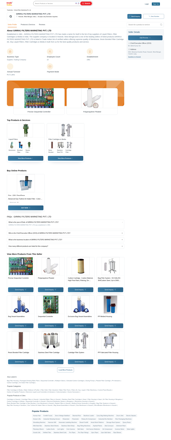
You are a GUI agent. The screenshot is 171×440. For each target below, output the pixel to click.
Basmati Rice (77, 415)
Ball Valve (81, 429)
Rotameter (66, 419)
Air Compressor (107, 429)
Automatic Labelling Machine (68, 422)
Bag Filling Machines (83, 426)
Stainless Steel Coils (60, 432)
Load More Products (65, 370)
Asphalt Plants (97, 426)
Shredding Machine (39, 422)
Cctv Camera (71, 429)
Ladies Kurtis (50, 429)
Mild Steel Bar (37, 426)
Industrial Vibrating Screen (51, 419)
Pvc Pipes (72, 432)
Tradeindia (10, 10)
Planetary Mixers (38, 429)
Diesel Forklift (84, 422)
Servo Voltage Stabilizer (62, 415)
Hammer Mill (52, 422)
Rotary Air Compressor (89, 419)
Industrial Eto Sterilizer (106, 419)
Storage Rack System (113, 422)
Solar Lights (130, 429)
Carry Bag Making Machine (105, 415)
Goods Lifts (36, 432)
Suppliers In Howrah (134, 57)
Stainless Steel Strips (68, 426)
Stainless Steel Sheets (52, 426)
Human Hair (37, 415)
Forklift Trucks (47, 415)
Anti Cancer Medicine (93, 429)
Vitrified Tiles (47, 432)
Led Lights (60, 429)
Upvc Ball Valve (106, 432)
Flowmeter (75, 419)
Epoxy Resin (127, 422)
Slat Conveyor (109, 426)
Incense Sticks (119, 429)
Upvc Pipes (94, 432)
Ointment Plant (121, 426)
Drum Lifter (120, 415)
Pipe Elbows (117, 432)
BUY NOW (24, 208)
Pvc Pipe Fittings (83, 432)
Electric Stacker (131, 415)
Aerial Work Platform (97, 422)
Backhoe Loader (89, 415)
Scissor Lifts (37, 419)
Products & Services (28, 24)
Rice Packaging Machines (123, 419)
